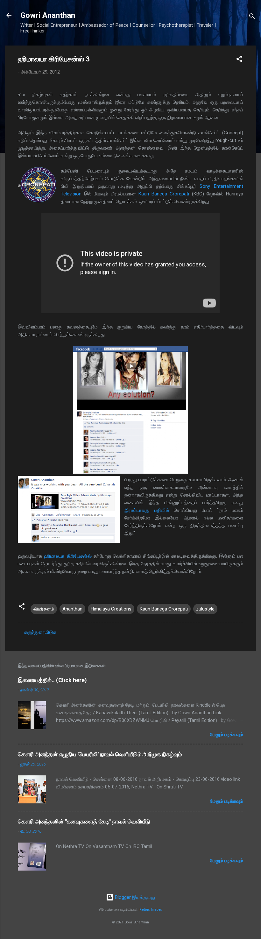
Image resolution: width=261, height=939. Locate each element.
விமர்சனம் (43, 609)
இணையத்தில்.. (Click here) (52, 680)
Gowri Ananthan (47, 15)
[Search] (252, 17)
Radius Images (150, 909)
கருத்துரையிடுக (40, 632)
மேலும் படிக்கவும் (226, 735)
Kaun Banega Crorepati (163, 194)
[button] (239, 60)
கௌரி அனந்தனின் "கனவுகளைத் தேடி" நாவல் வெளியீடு (84, 821)
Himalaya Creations (111, 609)
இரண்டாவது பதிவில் (146, 510)
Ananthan (72, 609)
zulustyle (205, 609)
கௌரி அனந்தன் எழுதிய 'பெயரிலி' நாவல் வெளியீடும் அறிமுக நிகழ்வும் (100, 754)
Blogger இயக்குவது (134, 897)
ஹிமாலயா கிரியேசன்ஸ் (67, 556)
